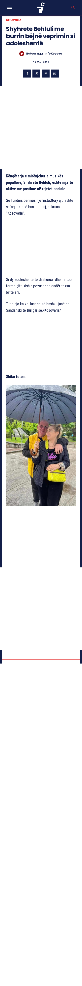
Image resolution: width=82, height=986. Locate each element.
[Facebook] (27, 74)
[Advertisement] (41, 127)
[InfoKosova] (22, 53)
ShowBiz (13, 19)
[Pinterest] (46, 74)
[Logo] (41, 7)
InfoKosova (53, 53)
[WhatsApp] (55, 74)
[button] (73, 8)
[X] (36, 74)
